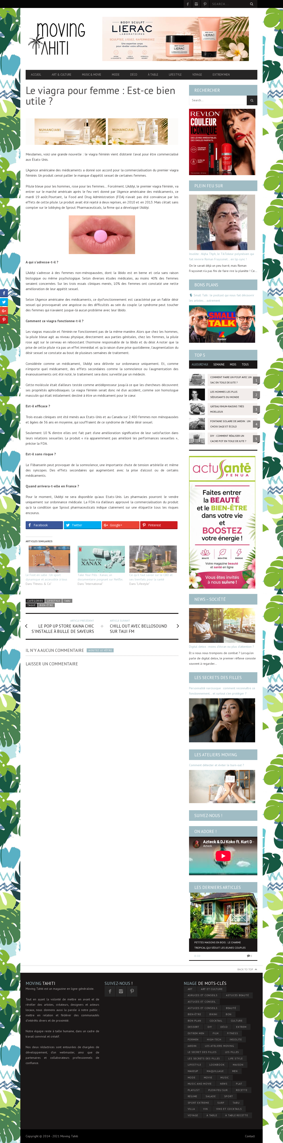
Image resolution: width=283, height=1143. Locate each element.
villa (191, 1108)
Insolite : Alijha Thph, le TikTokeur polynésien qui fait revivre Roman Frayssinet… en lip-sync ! (221, 256)
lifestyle (194, 1064)
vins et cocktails (229, 1108)
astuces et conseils (203, 1008)
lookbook (216, 1064)
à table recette (236, 1115)
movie (208, 1077)
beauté (231, 1008)
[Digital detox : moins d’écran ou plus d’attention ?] (222, 625)
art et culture (212, 989)
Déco (133, 75)
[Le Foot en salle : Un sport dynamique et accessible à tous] (49, 559)
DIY (210, 1026)
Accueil (36, 75)
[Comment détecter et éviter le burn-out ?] (222, 786)
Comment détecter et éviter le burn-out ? (216, 765)
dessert (193, 1026)
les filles (232, 1052)
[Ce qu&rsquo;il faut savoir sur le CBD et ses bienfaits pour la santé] (153, 559)
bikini (213, 1014)
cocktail (216, 1020)
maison (238, 1064)
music (224, 1077)
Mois (233, 364)
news (224, 1083)
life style (235, 1058)
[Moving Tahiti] (60, 39)
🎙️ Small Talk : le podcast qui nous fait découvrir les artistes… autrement (221, 298)
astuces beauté (237, 995)
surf (220, 1102)
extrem (241, 1026)
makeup (193, 1071)
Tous (245, 364)
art (190, 989)
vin (205, 1108)
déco (224, 1026)
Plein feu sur (208, 185)
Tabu (67, 600)
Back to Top (245, 969)
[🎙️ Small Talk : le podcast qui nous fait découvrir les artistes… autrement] (222, 324)
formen (193, 1039)
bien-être (46, 605)
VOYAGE (193, 1115)
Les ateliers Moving (215, 754)
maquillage (215, 1071)
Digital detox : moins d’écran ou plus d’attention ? (221, 647)
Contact (250, 1136)
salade (211, 1096)
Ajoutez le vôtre (100, 650)
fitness (232, 1033)
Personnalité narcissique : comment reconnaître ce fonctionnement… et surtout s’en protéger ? (222, 690)
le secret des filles (202, 1052)
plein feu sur (218, 1090)
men (235, 1071)
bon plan (194, 1020)
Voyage (197, 75)
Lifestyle (175, 75)
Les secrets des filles (218, 677)
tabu (236, 1102)
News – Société (210, 599)
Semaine (219, 364)
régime (192, 1096)
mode (191, 1077)
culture (237, 1020)
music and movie (200, 1083)
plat (239, 1083)
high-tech (214, 1039)
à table (212, 1115)
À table (153, 75)
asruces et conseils (203, 995)
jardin (192, 1045)
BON (228, 1014)
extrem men (196, 1033)
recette (241, 1090)
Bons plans (206, 284)
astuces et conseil (202, 1001)
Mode (116, 75)
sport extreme (198, 1102)
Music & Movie (91, 75)
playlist (194, 1090)
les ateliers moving (219, 1045)
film (216, 1033)
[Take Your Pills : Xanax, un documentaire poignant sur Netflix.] (101, 559)
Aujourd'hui (200, 364)
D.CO (197, 955)
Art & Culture (61, 75)
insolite (236, 1039)
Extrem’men (221, 75)
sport (228, 1096)
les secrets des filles (204, 1058)
